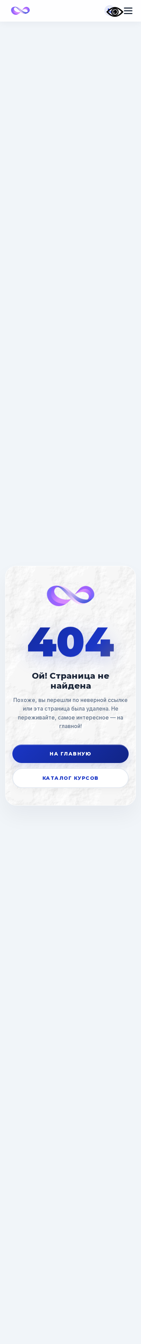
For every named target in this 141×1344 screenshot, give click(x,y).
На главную (70, 754)
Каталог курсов (70, 778)
